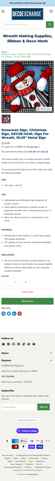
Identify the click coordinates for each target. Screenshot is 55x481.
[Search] (50, 24)
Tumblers (29, 464)
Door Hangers (16, 464)
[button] (27, 146)
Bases (23, 458)
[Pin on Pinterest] (19, 313)
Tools (31, 461)
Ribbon (7, 458)
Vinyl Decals (20, 461)
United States (26, 420)
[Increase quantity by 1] (26, 282)
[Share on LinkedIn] (14, 313)
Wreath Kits (34, 458)
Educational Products (13, 467)
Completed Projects (43, 467)
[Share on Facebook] (3, 313)
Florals (45, 458)
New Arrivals (7, 455)
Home (4, 52)
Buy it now (27, 301)
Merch (38, 464)
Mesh (16, 458)
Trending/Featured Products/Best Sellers (33, 455)
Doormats (40, 461)
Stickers (28, 467)
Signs (10, 461)
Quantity (5, 276)
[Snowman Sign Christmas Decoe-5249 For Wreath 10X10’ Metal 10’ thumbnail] (6, 118)
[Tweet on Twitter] (9, 313)
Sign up (44, 406)
